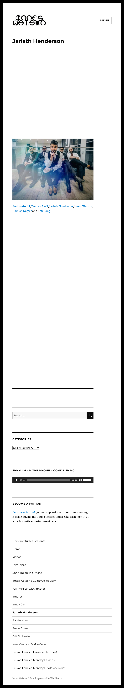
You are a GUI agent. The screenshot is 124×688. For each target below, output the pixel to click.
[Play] (16, 480)
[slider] (87, 480)
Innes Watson (83, 206)
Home (16, 549)
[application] (53, 480)
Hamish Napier (22, 211)
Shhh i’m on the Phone (27, 572)
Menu (104, 20)
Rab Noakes (20, 620)
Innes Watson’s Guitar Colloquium (34, 580)
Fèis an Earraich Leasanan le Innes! (34, 652)
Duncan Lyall (39, 206)
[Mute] (80, 480)
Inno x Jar (18, 604)
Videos (16, 556)
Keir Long (44, 211)
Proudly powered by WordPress (46, 678)
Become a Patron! (23, 512)
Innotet (17, 596)
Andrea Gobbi (21, 206)
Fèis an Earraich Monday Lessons (33, 660)
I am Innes (19, 564)
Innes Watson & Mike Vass (29, 644)
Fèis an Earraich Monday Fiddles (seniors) (38, 668)
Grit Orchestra (21, 636)
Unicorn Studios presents (28, 541)
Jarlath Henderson (61, 206)
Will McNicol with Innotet (28, 588)
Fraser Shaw (20, 628)
